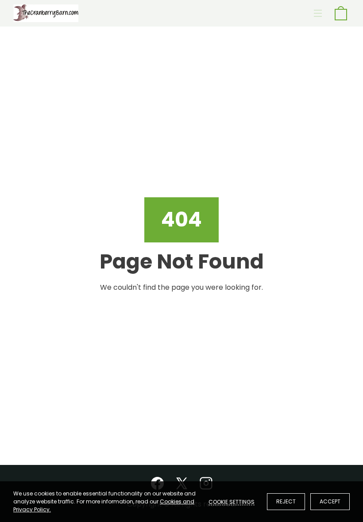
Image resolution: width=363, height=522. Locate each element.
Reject (286, 501)
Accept (330, 501)
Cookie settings (232, 501)
